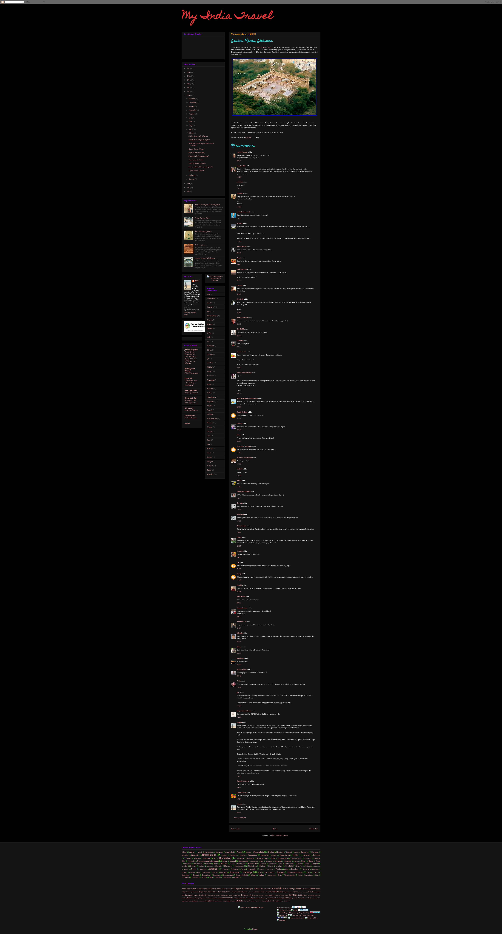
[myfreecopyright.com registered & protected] (215, 280)
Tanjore (209, 457)
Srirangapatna (228, 875)
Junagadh (187, 863)
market (214, 898)
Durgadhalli (307, 858)
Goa (232, 888)
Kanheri (208, 863)
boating (299, 892)
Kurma (280, 863)
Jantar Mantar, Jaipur (202, 218)
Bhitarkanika (209, 854)
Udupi (209, 470)
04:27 (239, 653)
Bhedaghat (185, 855)
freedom (260, 895)
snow (220, 901)
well (273, 901)
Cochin (209, 333)
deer (227, 895)
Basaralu (280, 852)
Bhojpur (224, 855)
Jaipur (209, 384)
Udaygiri (210, 466)
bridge (303, 892)
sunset (233, 901)
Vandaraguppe (195, 877)
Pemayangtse (269, 869)
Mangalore (239, 865)
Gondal (233, 860)
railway (309, 898)
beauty (290, 892)
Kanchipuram (211, 397)
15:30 (239, 475)
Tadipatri (253, 875)
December (192, 99)
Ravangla (315, 869)
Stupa (215, 892)
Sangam (214, 872)
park (290, 898)
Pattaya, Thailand (190, 418)
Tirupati (300, 875)
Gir (208, 359)
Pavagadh (252, 869)
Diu (208, 341)
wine (284, 901)
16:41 (239, 717)
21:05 (239, 569)
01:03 (239, 628)
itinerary (184, 898)
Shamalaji (223, 872)
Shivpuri (280, 872)
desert (230, 895)
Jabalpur (310, 861)
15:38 (239, 706)
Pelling (261, 869)
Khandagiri (241, 863)
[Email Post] (257, 137)
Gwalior (269, 47)
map (210, 898)
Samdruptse (206, 872)
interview (317, 895)
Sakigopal (192, 872)
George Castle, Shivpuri (196, 149)
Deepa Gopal (241, 792)
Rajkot (286, 869)
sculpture (208, 900)
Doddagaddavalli (296, 858)
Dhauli (273, 858)
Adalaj (184, 852)
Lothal (192, 865)
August (192, 114)
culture (223, 895)
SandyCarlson (242, 412)
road (183, 901)
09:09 (239, 441)
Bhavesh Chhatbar (243, 491)
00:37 (239, 616)
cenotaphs (197, 895)
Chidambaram (285, 855)
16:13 (239, 498)
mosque (236, 897)
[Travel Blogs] (289, 915)
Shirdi (260, 872)
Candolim (242, 855)
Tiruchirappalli (289, 875)
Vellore (204, 877)
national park (250, 897)
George (239, 423)
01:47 (239, 294)
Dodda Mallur (283, 858)
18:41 (239, 532)
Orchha (213, 868)
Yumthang (236, 877)
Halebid (209, 367)
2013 (188, 84)
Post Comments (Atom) (279, 835)
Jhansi (318, 861)
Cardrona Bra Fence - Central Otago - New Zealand (191, 383)
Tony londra (241, 525)
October (192, 106)
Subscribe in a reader (284, 907)
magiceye (240, 658)
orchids (273, 897)
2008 (188, 188)
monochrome (227, 897)
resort (315, 898)
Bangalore (210, 307)
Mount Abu (299, 866)
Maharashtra (315, 888)
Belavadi (289, 852)
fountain (255, 895)
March (191, 133)
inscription (311, 895)
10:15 (239, 776)
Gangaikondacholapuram (207, 860)
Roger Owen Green (244, 710)
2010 (188, 95)
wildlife (277, 901)
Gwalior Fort (260, 47)
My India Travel (227, 16)
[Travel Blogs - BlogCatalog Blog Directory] (293, 913)
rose (189, 901)
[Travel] (294, 910)
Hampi (209, 372)
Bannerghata (258, 851)
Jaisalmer (210, 389)
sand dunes (201, 901)
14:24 (239, 687)
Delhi (208, 337)
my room (187, 423)
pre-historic (302, 898)
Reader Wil (241, 165)
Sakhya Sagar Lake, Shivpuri (198, 136)
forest (247, 895)
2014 (188, 80)
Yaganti (217, 877)
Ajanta (209, 303)
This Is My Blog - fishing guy (247, 398)
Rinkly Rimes (242, 669)
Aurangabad (229, 852)
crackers (217, 895)
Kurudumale (289, 863)
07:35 (239, 430)
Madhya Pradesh (296, 888)
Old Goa (209, 431)
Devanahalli (250, 858)
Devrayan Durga (262, 858)
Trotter (239, 223)
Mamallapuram (212, 419)
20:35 (239, 557)
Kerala (285, 888)
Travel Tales (188, 378)
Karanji (268, 889)
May (191, 126)
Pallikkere (234, 869)
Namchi (186, 869)
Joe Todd (240, 329)
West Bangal (249, 892)
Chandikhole (264, 855)
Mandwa (227, 865)
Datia (214, 858)
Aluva (191, 851)
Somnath (196, 875)
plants (294, 898)
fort (251, 895)
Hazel (239, 537)
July (190, 118)
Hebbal (244, 888)
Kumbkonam (272, 863)
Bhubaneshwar (212, 316)
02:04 (239, 812)
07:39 (239, 664)
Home (274, 828)
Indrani (240, 551)
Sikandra (315, 872)
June (191, 122)
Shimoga (247, 872)
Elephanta (210, 346)
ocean (269, 898)
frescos (266, 895)
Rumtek (184, 872)
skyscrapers (216, 901)
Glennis (240, 633)
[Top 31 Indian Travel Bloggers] (195, 332)
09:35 (239, 161)
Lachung (307, 863)
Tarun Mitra (241, 246)
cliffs (208, 895)
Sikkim (210, 892)
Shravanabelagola (294, 872)
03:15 (239, 642)
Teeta (280, 875)
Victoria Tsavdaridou (245, 457)
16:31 (239, 521)
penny (239, 573)
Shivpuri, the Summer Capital (198, 156)
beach (286, 892)
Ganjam (224, 861)
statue (229, 901)
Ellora (209, 350)
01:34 (239, 280)
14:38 (239, 218)
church (203, 895)
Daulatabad (225, 858)
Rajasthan (203, 891)
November (192, 103)
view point (261, 901)
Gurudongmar (254, 861)
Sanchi (209, 453)
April (191, 129)
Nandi (193, 869)
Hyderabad (210, 380)
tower (252, 901)
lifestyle (197, 898)
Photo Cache (241, 351)
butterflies (311, 892)
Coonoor (316, 855)
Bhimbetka (195, 855)
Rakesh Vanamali (243, 211)
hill (299, 895)
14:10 (239, 464)
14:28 (239, 207)
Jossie (239, 480)
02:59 (239, 367)
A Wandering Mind (191, 350)
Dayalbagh (240, 858)
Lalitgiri (315, 863)
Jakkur (263, 888)
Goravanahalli (243, 861)
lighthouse (203, 898)
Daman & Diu (216, 888)
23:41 (239, 253)
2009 (188, 184)
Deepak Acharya (243, 781)
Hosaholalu (287, 861)
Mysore (209, 427)
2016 (188, 72)
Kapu (216, 863)
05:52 (239, 393)
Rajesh (239, 722)
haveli (286, 895)
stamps (225, 901)
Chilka (295, 855)
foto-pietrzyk (189, 408)
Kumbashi (263, 863)
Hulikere (296, 861)
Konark (209, 410)
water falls (267, 901)
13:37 (239, 188)
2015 (188, 76)
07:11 (239, 418)
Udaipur (210, 462)
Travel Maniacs (190, 416)
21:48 (239, 591)
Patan (243, 869)
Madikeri (201, 866)
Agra (208, 294)
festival (235, 895)
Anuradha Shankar (244, 446)
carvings (185, 895)
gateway (276, 895)
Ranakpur (295, 869)
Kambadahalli (198, 863)
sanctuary (194, 901)
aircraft (268, 892)
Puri (208, 444)
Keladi (233, 863)
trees (256, 901)
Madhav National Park (196, 153)
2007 (188, 192)
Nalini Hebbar (242, 152)
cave (191, 895)
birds (295, 891)
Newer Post (235, 828)
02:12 (239, 324)
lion (207, 898)
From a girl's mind (191, 391)
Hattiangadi (269, 861)
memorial (219, 898)
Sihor (308, 872)
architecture (276, 891)
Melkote (262, 866)
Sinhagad (185, 874)
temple (239, 900)
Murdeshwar (316, 866)
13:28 (239, 177)
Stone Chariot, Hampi (196, 160)
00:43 (239, 264)
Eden (239, 646)
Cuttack (188, 858)
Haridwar (210, 376)
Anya (239, 257)
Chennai (209, 329)
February (192, 175)
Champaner (252, 855)
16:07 (239, 487)
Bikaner (209, 324)
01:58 (239, 312)
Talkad (261, 874)
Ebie (238, 434)
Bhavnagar (314, 852)
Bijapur (209, 320)
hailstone (281, 895)
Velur (211, 877)
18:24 (239, 799)
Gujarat (238, 888)
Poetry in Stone (193, 892)
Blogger (255, 929)
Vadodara (210, 474)
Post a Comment (240, 817)
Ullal (316, 875)
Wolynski (240, 514)
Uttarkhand (241, 892)
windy (281, 901)
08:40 (239, 676)
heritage (293, 894)
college (212, 895)
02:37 (239, 347)
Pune (208, 440)
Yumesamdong (227, 877)
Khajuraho (210, 401)
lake (189, 897)
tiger (245, 901)
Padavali (225, 869)
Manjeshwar (252, 866)
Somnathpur (206, 875)
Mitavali (270, 866)
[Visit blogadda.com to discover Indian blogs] (315, 913)
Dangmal (197, 858)
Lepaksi (184, 866)
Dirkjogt (240, 340)
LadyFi (239, 469)
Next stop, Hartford (191, 393)
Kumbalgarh (252, 863)
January (192, 179)
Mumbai (210, 423)
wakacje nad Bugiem (191, 410)
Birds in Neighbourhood (201, 888)
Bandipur (248, 852)
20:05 (239, 546)
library (193, 898)
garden (271, 895)
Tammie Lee (241, 621)
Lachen (299, 863)
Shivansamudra (269, 872)
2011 (188, 92)
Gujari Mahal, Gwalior (196, 171)
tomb (248, 901)
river (318, 898)
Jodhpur (209, 393)
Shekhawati (234, 872)
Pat (238, 562)
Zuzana (240, 193)
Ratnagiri (306, 869)
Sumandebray (242, 607)
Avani (239, 851)
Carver (239, 285)
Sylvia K (240, 299)
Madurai (210, 414)
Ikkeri (303, 861)
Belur (208, 312)
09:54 (239, 787)
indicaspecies (242, 269)
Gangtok (210, 354)
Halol (261, 861)
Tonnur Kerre (308, 875)
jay (238, 692)
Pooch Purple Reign (244, 372)
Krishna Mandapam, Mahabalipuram (207, 205)
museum (243, 897)
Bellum (296, 852)
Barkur (271, 851)
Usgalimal (185, 877)
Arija (239, 681)
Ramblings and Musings (190, 370)
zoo (287, 900)
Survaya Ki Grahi (242, 875)
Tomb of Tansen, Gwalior (197, 163)
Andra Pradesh (187, 888)
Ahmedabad (211, 299)
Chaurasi (274, 855)
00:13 (239, 603)
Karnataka (277, 888)
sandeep (240, 182)
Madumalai (210, 866)
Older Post (313, 828)
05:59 (239, 407)
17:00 (239, 241)
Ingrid (239, 585)
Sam (198, 872)
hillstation (304, 895)
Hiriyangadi (278, 861)
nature (258, 897)
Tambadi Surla (272, 875)
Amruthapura (209, 852)
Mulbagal (308, 866)
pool (297, 898)
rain (313, 898)
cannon (317, 892)
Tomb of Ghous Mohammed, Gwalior (201, 167)
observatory (264, 898)
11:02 (239, 452)
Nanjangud (203, 869)
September (192, 110)
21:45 (239, 580)
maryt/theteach (242, 317)
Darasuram (206, 858)
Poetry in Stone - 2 (201, 245)
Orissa (184, 891)
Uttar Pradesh (233, 892)
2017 (188, 69)
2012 (188, 88)
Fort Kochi (191, 861)
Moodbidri (289, 866)
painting (280, 897)
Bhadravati (305, 852)
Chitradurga (306, 855)
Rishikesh (210, 449)
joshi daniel (241, 596)
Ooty (208, 436)
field (239, 895)
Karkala (224, 863)
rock (186, 901)
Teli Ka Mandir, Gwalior (203, 232)
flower (243, 895)
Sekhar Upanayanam (191, 373)
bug (307, 892)
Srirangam (216, 875)
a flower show (259, 891)
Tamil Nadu (223, 891)
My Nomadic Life (190, 398)
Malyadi (218, 866)
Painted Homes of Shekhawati (205, 258)
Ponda (278, 869)
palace (286, 897)
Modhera (279, 866)
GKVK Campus (226, 889)
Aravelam (219, 852)
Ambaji (200, 852)
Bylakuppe (233, 855)
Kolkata (209, 406)
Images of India (253, 888)
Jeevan (239, 503)
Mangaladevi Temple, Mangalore (199, 140)
